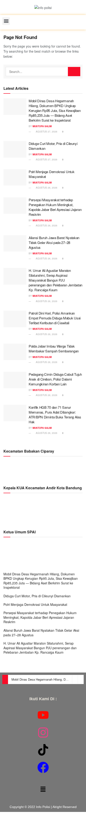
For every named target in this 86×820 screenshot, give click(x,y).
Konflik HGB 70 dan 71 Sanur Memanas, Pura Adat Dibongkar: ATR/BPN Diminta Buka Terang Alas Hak (55, 414)
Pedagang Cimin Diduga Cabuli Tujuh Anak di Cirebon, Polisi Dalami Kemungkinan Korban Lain (55, 379)
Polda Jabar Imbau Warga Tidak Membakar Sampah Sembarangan (54, 348)
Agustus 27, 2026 (46, 131)
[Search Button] (74, 71)
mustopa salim (42, 126)
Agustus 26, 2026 (46, 187)
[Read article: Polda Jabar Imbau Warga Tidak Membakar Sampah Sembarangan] (14, 352)
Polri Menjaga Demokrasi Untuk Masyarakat (35, 604)
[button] (6, 21)
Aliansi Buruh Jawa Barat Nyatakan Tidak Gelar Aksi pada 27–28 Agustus (54, 242)
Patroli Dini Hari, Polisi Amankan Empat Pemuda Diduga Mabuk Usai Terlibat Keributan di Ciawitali (54, 318)
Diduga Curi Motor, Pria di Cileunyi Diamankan (37, 596)
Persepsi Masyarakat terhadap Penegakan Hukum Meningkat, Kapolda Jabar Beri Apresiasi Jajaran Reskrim (55, 207)
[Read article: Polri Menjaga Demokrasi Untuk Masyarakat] (14, 177)
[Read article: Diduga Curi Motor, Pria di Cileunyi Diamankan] (14, 149)
